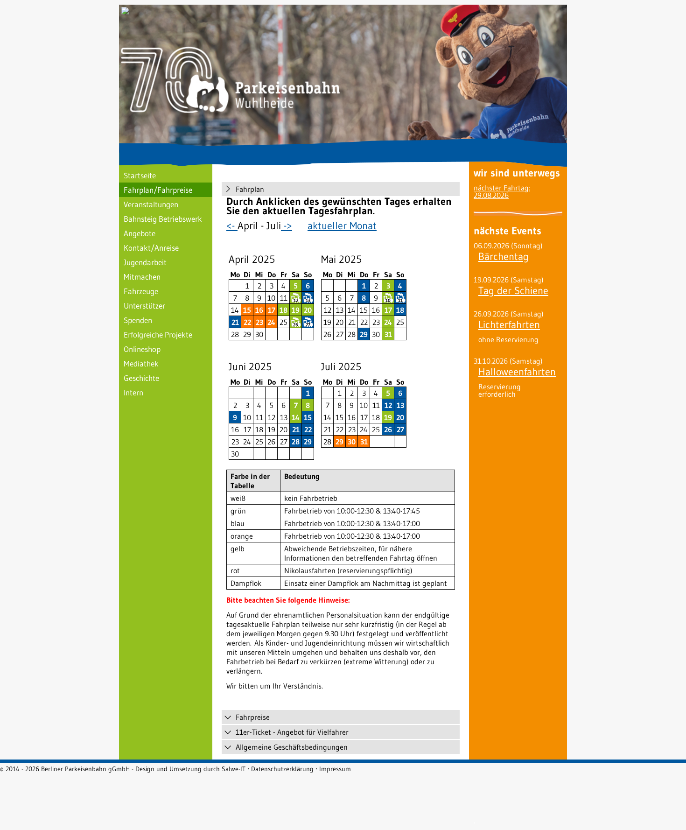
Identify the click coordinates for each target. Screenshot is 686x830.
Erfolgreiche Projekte (158, 334)
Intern (133, 392)
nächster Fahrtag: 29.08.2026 (502, 191)
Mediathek (141, 363)
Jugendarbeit (145, 262)
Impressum (335, 769)
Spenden (138, 320)
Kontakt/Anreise (151, 248)
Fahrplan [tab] (250, 189)
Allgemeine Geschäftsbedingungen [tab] (292, 747)
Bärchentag (503, 256)
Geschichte (141, 378)
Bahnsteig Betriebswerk (163, 219)
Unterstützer (144, 305)
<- (232, 225)
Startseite (140, 175)
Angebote (139, 233)
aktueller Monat (342, 225)
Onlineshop (142, 349)
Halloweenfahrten (517, 372)
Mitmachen (142, 276)
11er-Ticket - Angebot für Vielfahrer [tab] (292, 732)
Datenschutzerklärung (282, 769)
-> (286, 225)
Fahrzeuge (141, 291)
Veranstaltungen (151, 204)
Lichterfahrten (509, 324)
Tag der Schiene (513, 290)
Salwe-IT (233, 769)
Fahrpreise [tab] (253, 717)
